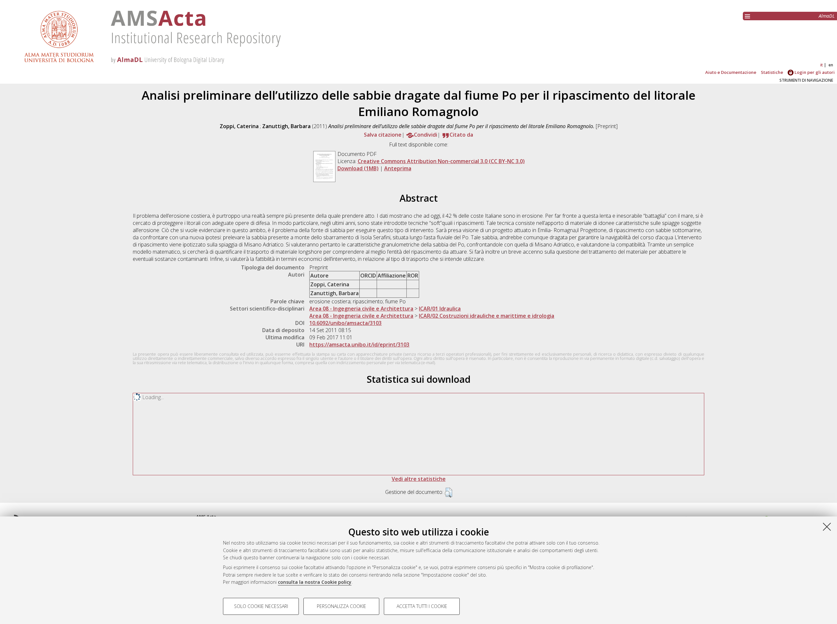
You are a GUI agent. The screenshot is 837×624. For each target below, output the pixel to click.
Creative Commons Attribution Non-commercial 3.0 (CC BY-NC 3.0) (441, 161)
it (821, 65)
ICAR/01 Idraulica (440, 308)
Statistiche (772, 72)
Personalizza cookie (341, 606)
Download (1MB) (358, 168)
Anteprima (397, 168)
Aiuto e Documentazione (730, 72)
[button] (448, 493)
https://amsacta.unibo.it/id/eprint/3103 (359, 344)
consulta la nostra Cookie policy (314, 582)
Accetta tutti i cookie (422, 606)
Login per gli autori (814, 72)
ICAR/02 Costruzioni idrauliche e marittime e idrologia (486, 315)
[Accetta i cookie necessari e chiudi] (827, 526)
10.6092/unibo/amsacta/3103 (345, 323)
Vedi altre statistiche (419, 478)
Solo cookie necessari (261, 606)
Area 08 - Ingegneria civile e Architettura (361, 308)
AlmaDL (827, 16)
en (830, 65)
